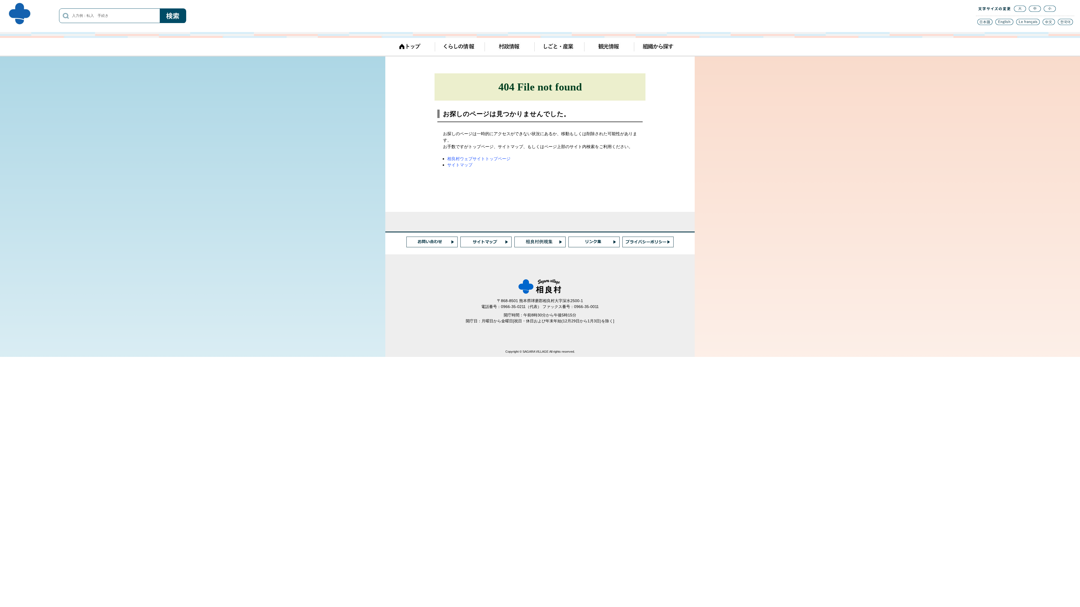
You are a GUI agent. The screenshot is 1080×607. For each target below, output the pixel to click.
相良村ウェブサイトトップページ (478, 158)
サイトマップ (459, 164)
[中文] (1049, 23)
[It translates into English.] (1004, 23)
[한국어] (1065, 23)
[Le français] (1028, 23)
